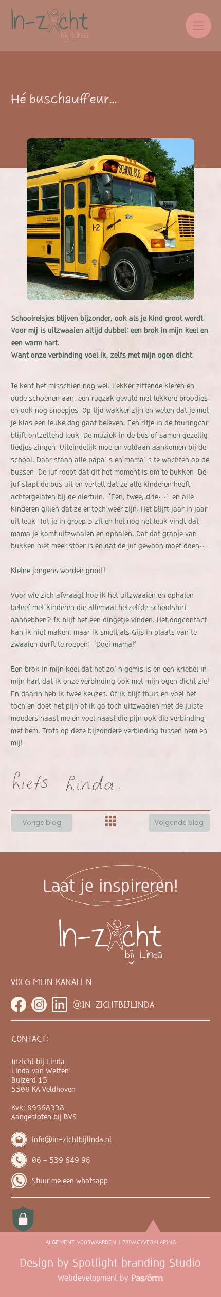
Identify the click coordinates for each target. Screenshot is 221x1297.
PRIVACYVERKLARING (149, 1242)
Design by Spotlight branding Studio (110, 1262)
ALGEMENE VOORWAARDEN (81, 1242)
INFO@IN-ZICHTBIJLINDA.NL (72, 1139)
